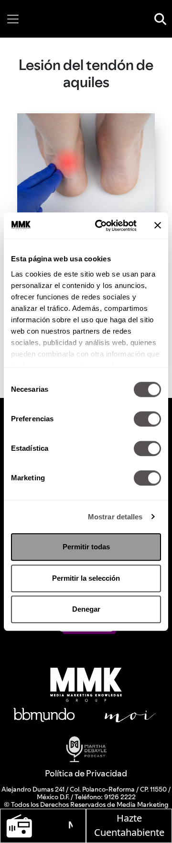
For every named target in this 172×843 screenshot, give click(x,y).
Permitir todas (86, 547)
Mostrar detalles (115, 517)
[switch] (147, 418)
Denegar (86, 609)
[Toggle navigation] (13, 19)
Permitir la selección (86, 578)
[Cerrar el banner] (157, 225)
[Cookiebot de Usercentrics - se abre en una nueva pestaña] (101, 225)
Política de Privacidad (86, 773)
